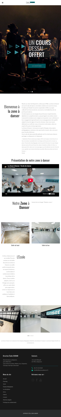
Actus (4, 392)
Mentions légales (7, 399)
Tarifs (4, 384)
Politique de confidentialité (9, 402)
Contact (5, 397)
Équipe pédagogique (8, 386)
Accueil (5, 378)
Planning (5, 381)
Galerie (5, 394)
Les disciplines (6, 389)
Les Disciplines (35, 66)
